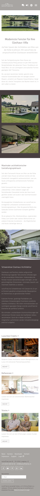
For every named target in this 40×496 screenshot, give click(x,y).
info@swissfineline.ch (24, 464)
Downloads (18, 454)
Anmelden (7, 481)
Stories (6, 410)
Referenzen (8, 373)
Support (13, 456)
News (3, 454)
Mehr (5, 367)
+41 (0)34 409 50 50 (8, 464)
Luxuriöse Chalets (10, 336)
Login (21, 456)
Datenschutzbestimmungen (22, 490)
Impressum (5, 456)
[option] (20, 245)
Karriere (10, 454)
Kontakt (26, 454)
